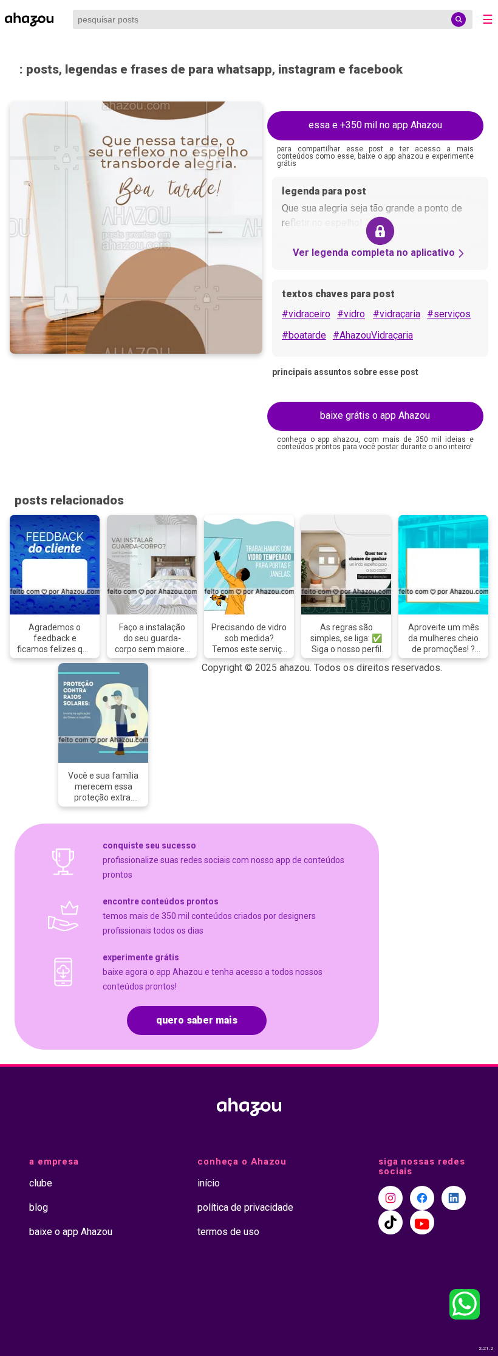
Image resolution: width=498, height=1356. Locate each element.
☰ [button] (487, 19)
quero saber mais (196, 1020)
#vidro (351, 314)
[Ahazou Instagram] (390, 1198)
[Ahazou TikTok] (390, 1222)
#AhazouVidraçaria (373, 335)
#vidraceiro (306, 314)
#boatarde (304, 335)
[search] (458, 19)
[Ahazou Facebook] (422, 1198)
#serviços (449, 314)
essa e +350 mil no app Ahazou (375, 125)
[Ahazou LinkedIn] (454, 1198)
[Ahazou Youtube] (422, 1222)
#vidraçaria (396, 314)
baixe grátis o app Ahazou (375, 415)
